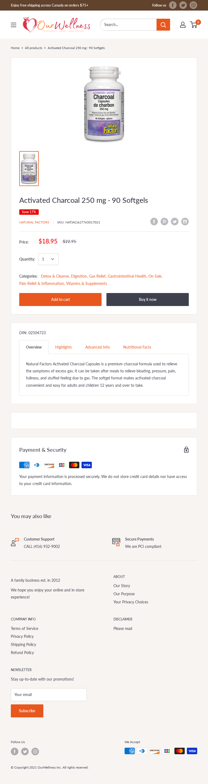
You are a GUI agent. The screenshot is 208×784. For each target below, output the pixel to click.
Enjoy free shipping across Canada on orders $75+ (50, 5)
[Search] (163, 25)
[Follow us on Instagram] (193, 5)
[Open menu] (13, 25)
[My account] (183, 25)
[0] (193, 24)
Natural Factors (34, 222)
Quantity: (27, 259)
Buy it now (148, 299)
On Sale (154, 276)
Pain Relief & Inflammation (41, 283)
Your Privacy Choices (130, 602)
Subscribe (27, 710)
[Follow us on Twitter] (183, 5)
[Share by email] (185, 221)
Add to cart (60, 299)
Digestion (79, 276)
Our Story (121, 585)
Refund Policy (22, 652)
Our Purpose (124, 593)
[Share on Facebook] (154, 221)
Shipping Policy (23, 644)
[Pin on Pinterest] (164, 221)
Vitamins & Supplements (86, 283)
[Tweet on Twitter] (174, 221)
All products (33, 48)
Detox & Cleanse (55, 276)
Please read (122, 628)
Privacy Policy (22, 636)
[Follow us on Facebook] (173, 5)
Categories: (28, 276)
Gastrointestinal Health (127, 276)
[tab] (33, 347)
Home (15, 48)
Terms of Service (24, 628)
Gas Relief (97, 276)
